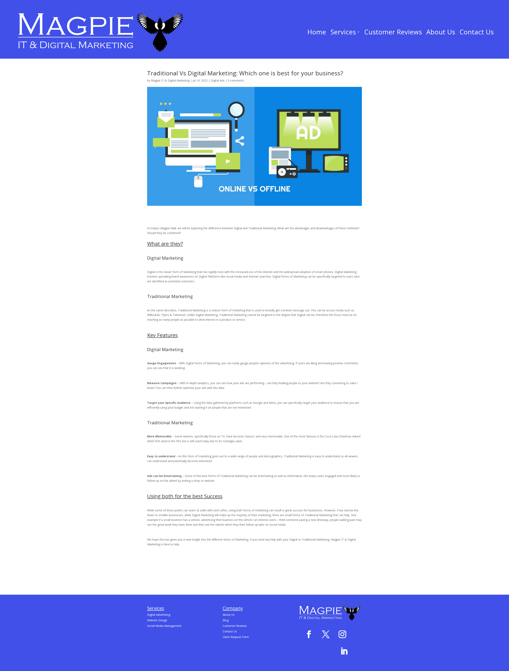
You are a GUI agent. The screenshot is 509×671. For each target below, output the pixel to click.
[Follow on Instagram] (342, 634)
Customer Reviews (393, 31)
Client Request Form (236, 637)
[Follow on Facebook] (308, 634)
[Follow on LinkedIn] (344, 651)
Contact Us (476, 31)
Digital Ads (217, 80)
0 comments (236, 80)
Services (343, 31)
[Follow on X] (325, 634)
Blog (226, 620)
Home (316, 31)
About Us (440, 31)
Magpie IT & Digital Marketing (170, 80)
